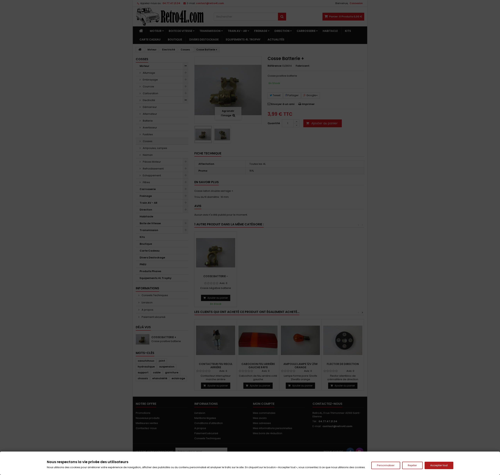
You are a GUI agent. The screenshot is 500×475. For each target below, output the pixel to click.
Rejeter (412, 465)
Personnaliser (386, 465)
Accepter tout (439, 465)
